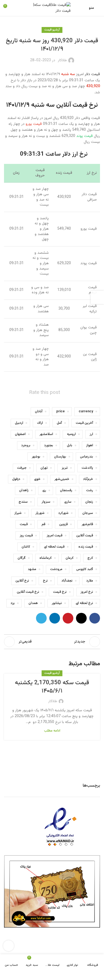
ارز (91, 434)
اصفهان (20, 434)
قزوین (63, 524)
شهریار (40, 513)
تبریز (65, 468)
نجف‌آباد (67, 580)
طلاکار (62, 60)
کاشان (26, 546)
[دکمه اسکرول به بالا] (8, 945)
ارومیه (71, 434)
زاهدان (24, 490)
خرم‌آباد (88, 479)
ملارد (89, 580)
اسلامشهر (46, 434)
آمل (59, 423)
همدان (33, 603)
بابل (69, 445)
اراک (40, 423)
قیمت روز (26, 535)
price (60, 411)
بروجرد (25, 445)
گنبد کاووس (84, 569)
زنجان (89, 502)
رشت (89, 490)
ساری (67, 502)
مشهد (32, 569)
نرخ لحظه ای (84, 603)
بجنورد (48, 445)
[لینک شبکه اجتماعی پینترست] (68, 618)
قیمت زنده (85, 546)
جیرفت (22, 468)
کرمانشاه (45, 558)
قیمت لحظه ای (54, 546)
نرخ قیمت (60, 592)
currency (86, 411)
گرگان (22, 558)
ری (44, 490)
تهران (44, 468)
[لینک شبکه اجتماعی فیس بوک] (94, 618)
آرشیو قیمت (52, 30)
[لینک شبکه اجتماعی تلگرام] (41, 618)
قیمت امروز (54, 535)
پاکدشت (87, 468)
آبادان (38, 411)
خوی (37, 479)
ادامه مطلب (52, 730)
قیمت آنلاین (84, 535)
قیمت (24, 524)
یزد (13, 603)
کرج (90, 558)
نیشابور (57, 603)
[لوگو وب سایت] (52, 8)
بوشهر (36, 456)
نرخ (45, 580)
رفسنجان (66, 490)
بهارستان (60, 456)
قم (43, 524)
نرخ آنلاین (22, 580)
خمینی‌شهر (61, 479)
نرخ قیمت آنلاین (28, 592)
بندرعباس (86, 456)
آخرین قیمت (84, 423)
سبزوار (46, 502)
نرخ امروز (87, 592)
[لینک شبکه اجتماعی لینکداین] (54, 618)
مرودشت (56, 569)
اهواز (89, 445)
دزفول (16, 479)
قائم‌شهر (87, 524)
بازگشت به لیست (52, 641)
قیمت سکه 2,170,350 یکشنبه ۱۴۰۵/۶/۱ (52, 687)
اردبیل (19, 423)
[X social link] (81, 618)
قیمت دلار (92, 74)
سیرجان (87, 513)
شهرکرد (63, 513)
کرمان (70, 558)
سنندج (23, 502)
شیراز (18, 513)
